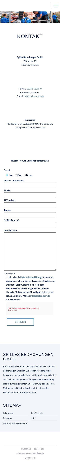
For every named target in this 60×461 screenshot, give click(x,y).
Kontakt (26, 449)
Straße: (7, 191)
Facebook (17, 449)
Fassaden (7, 418)
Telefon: (7, 210)
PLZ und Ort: (10, 200)
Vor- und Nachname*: (14, 181)
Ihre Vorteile (37, 413)
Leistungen (8, 413)
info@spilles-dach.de (34, 96)
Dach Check (49, 438)
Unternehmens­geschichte (15, 423)
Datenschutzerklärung (30, 277)
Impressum (30, 458)
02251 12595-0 (48, 6)
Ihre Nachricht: (11, 230)
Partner (39, 449)
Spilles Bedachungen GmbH (14, 6)
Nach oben (54, 455)
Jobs (33, 418)
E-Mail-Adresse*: (12, 220)
